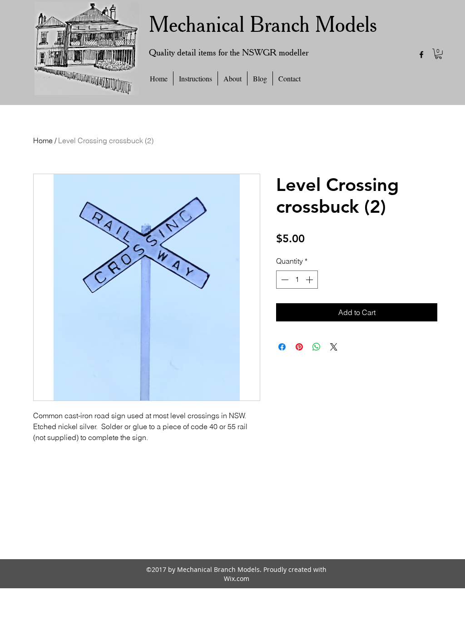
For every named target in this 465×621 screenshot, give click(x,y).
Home (43, 140)
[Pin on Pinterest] (299, 346)
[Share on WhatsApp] (316, 346)
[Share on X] (333, 346)
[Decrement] (283, 279)
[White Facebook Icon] (49, 515)
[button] (438, 54)
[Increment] (310, 279)
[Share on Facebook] (282, 346)
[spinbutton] (297, 279)
